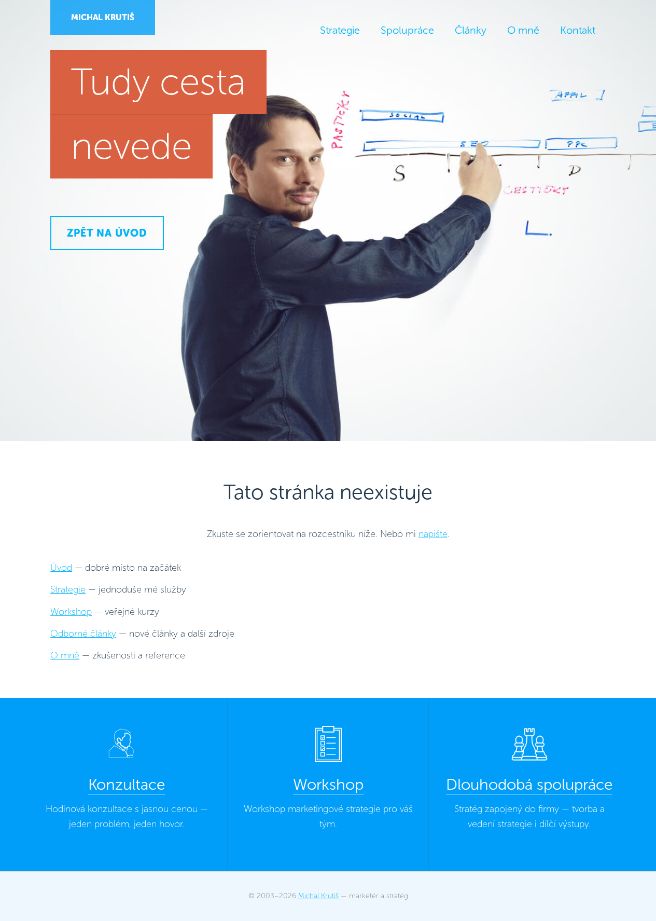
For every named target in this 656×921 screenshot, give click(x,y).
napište (433, 534)
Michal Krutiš (102, 17)
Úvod (61, 567)
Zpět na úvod (107, 233)
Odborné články (83, 633)
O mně (64, 655)
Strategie (68, 589)
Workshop (71, 611)
